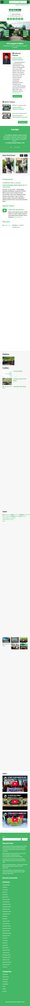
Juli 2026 (4, 887)
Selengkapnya (16, 93)
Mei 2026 (4, 892)
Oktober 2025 (6, 909)
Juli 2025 (4, 916)
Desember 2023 (6, 955)
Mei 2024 (4, 943)
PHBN (4, 989)
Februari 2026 (6, 899)
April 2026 (5, 894)
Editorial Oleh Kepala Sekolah (17, 59)
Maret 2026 (5, 897)
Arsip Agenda (18, 217)
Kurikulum (5, 981)
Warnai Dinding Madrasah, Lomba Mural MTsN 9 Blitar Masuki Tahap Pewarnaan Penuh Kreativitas (15, 866)
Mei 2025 (4, 918)
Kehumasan (5, 976)
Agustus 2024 (6, 935)
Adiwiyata (5, 974)
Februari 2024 (6, 950)
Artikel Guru (16, 227)
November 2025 (6, 906)
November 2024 (6, 928)
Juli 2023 (4, 967)
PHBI (3, 986)
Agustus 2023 (6, 964)
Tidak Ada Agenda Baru (16, 209)
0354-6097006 (16, 14)
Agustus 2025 (6, 914)
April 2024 (5, 945)
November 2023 (6, 957)
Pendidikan (5, 984)
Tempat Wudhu (17, 371)
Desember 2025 (6, 904)
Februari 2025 (6, 921)
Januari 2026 (5, 902)
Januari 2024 (5, 952)
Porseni (4, 991)
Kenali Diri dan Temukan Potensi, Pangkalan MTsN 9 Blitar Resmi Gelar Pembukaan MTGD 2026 (14, 860)
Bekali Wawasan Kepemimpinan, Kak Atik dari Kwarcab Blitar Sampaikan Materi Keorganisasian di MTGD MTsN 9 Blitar (14, 855)
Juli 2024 (4, 938)
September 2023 (6, 962)
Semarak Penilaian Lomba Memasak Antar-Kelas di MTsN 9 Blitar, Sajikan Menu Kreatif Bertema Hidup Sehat (13, 872)
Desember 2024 (6, 926)
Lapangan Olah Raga (19, 386)
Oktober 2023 (6, 959)
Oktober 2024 (6, 930)
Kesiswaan (5, 979)
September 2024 (6, 933)
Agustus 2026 (6, 885)
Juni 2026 (5, 889)
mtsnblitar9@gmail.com (16, 16)
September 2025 (6, 911)
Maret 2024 (5, 947)
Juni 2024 (5, 940)
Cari (3, 836)
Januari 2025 (5, 923)
